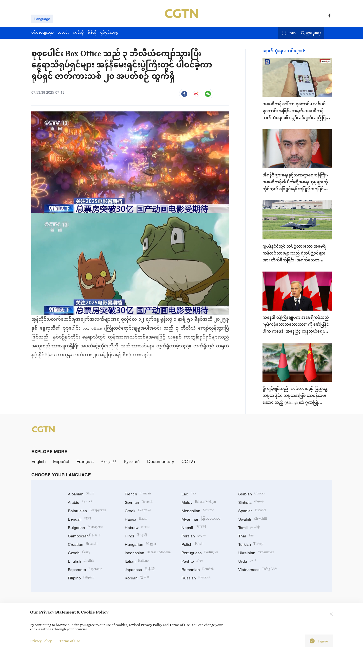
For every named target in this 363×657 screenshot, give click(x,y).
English (38, 461)
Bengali (79, 519)
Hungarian (140, 544)
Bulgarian (85, 527)
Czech (79, 552)
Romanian (198, 569)
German (139, 502)
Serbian (251, 493)
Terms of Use (70, 641)
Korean (137, 577)
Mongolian (198, 510)
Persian (194, 535)
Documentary (160, 461)
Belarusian (87, 510)
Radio (291, 32)
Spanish (252, 510)
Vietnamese (257, 569)
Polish (192, 544)
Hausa (136, 519)
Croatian (83, 544)
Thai (246, 535)
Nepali (194, 527)
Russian (196, 577)
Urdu (247, 561)
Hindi (136, 535)
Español (61, 461)
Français (85, 461)
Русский (132, 461)
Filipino (81, 577)
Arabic (81, 502)
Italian (137, 561)
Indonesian (148, 552)
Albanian (81, 493)
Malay (199, 502)
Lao (189, 493)
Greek (138, 510)
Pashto (192, 561)
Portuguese (200, 552)
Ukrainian (256, 552)
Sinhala (251, 502)
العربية (109, 461)
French (138, 493)
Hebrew (137, 527)
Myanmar (201, 519)
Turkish (250, 544)
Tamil (249, 527)
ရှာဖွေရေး (313, 32)
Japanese (140, 569)
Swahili (252, 519)
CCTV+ (189, 461)
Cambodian (84, 535)
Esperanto (85, 569)
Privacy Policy (41, 641)
